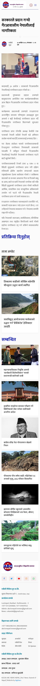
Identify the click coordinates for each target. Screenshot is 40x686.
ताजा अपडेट (8, 252)
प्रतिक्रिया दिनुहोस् (16, 237)
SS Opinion (32, 646)
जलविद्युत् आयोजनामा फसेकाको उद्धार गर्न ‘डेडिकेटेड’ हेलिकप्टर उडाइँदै (19, 323)
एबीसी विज (18, 642)
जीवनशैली (18, 646)
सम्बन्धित (9, 340)
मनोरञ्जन (30, 638)
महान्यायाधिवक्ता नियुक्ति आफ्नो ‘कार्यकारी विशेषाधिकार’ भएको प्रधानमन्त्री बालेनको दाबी (16, 373)
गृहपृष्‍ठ (4, 638)
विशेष (3, 646)
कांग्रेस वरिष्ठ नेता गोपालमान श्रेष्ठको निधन (17, 444)
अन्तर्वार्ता (17, 638)
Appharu (18, 680)
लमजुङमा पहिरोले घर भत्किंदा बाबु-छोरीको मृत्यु (18, 547)
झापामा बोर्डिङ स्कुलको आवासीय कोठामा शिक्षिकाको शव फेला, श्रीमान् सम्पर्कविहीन (18, 512)
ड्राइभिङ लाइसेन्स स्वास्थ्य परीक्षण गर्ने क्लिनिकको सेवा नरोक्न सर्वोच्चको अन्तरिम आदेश (18, 409)
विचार (30, 642)
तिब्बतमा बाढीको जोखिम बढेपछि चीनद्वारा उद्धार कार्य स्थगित (19, 283)
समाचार (4, 642)
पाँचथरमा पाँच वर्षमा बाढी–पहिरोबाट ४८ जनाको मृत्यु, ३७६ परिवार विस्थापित (19, 477)
